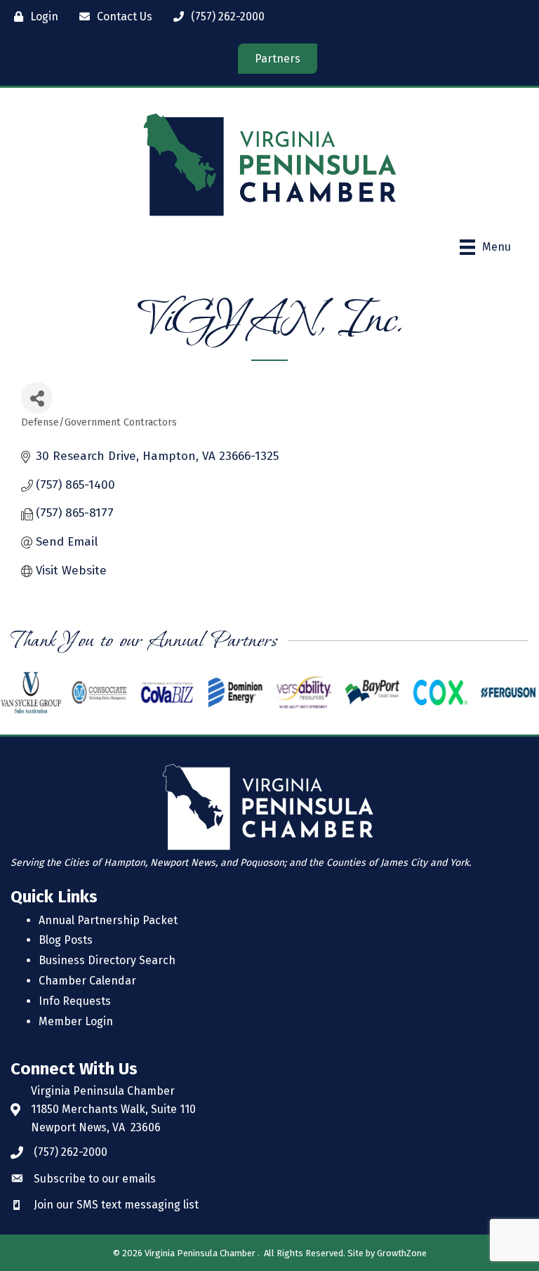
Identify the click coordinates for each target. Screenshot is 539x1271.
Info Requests (75, 1001)
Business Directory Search (107, 960)
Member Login (76, 1021)
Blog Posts (66, 940)
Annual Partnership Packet (108, 920)
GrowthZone (402, 1253)
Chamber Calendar (87, 980)
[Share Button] (37, 398)
